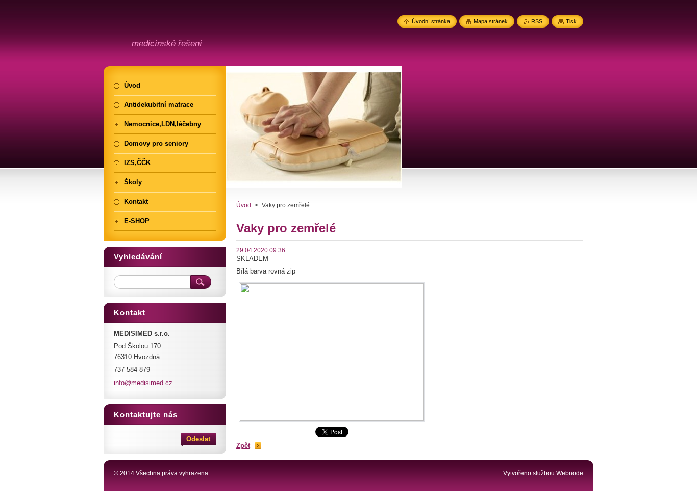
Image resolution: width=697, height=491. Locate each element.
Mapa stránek (491, 21)
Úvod (243, 205)
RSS (536, 21)
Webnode (569, 473)
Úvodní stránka (431, 21)
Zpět (243, 445)
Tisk (571, 21)
